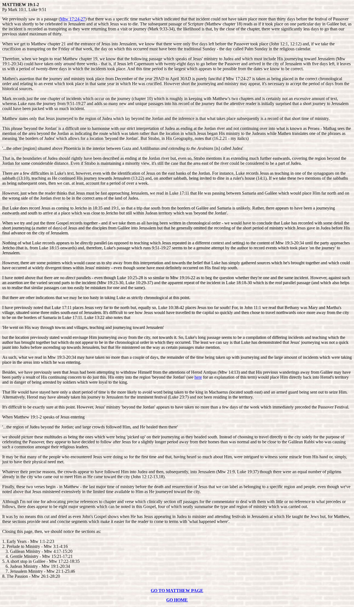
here (198, 377)
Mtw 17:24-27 (72, 19)
